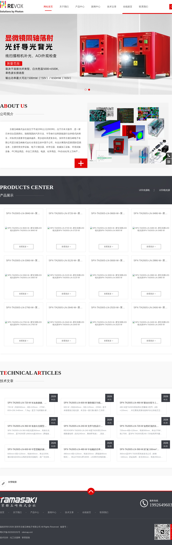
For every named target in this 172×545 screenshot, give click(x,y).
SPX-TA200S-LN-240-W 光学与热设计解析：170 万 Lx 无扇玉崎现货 (97, 426)
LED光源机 (144, 190)
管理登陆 (26, 537)
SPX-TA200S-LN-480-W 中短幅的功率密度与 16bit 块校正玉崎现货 (96, 449)
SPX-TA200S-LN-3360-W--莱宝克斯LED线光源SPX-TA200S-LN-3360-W (24, 260)
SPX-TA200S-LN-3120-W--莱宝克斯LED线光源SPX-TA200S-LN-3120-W (67, 260)
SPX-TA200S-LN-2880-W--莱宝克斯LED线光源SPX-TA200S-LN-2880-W (152, 260)
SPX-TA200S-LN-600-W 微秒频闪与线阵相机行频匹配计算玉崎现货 (96, 403)
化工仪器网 (15, 537)
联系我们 (143, 6)
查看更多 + (23, 246)
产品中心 (80, 6)
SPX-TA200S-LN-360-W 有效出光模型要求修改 (30, 426)
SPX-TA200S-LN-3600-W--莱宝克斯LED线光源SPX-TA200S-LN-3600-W (109, 213)
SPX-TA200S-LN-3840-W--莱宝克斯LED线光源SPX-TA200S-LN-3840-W (24, 213)
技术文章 (111, 6)
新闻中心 (95, 6)
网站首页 (48, 6)
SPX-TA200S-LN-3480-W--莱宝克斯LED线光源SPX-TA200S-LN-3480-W (152, 213)
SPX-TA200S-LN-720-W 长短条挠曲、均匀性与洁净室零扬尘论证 (39, 403)
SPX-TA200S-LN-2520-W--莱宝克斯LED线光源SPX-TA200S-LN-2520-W (109, 307)
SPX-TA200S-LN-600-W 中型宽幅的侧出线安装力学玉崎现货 (37, 449)
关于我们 (64, 6)
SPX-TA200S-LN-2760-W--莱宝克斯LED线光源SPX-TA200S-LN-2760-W (24, 307)
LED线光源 (164, 190)
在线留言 (127, 6)
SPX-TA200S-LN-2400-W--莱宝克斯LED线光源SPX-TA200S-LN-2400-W (152, 307)
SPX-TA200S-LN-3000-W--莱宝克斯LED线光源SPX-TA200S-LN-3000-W (109, 260)
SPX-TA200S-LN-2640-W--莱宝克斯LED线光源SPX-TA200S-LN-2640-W (67, 307)
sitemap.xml (27, 532)
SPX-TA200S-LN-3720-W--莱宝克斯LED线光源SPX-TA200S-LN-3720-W (67, 213)
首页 (2, 512)
